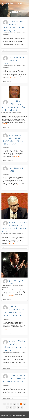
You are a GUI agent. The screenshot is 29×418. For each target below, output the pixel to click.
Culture (5, 50)
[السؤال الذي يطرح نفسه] (14, 265)
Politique (10, 50)
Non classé (9, 160)
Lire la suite (5, 46)
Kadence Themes (22, 415)
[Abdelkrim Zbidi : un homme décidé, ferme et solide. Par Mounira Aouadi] (14, 206)
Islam (8, 50)
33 (18, 407)
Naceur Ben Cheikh (12, 3)
